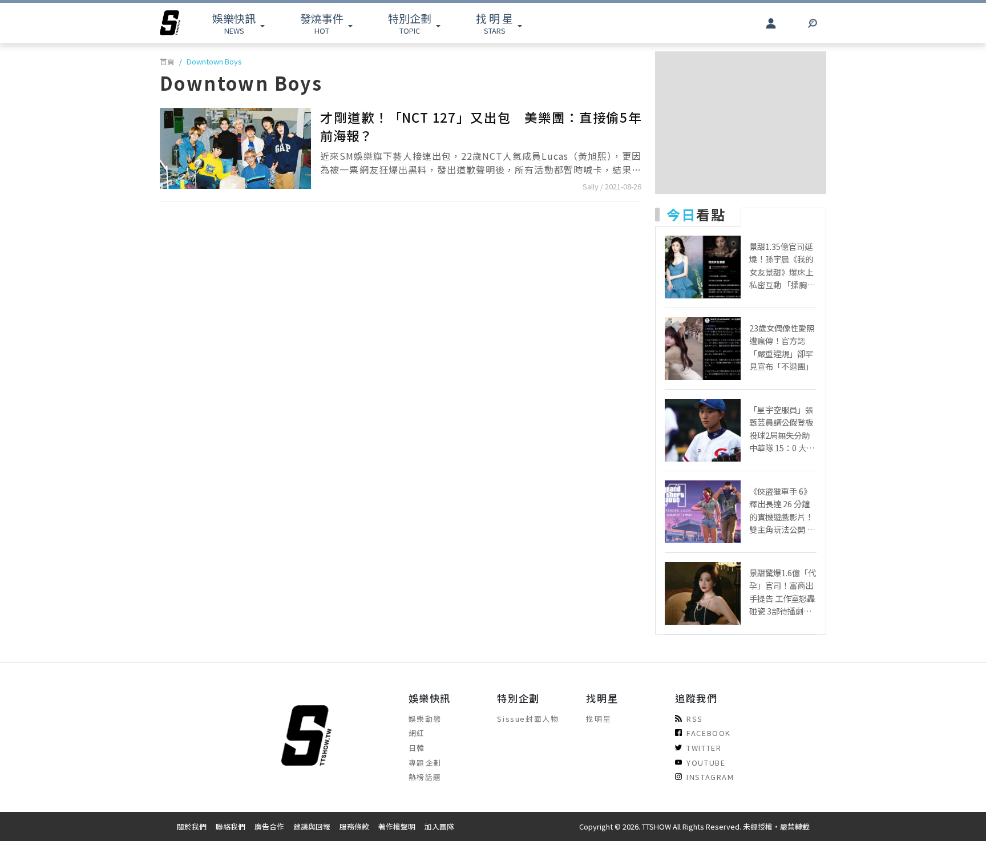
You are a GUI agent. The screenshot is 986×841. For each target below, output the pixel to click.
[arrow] (170, 22)
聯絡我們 (230, 826)
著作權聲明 (396, 826)
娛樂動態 (425, 718)
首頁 (167, 61)
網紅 (417, 732)
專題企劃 (425, 762)
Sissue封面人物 (528, 718)
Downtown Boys (214, 61)
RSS (694, 718)
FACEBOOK (708, 732)
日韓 (417, 747)
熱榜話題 (425, 776)
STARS (494, 23)
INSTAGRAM (710, 776)
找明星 (598, 718)
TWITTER (703, 747)
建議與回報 (311, 826)
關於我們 (192, 826)
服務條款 (354, 826)
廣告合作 (269, 826)
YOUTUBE (705, 762)
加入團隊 (439, 826)
